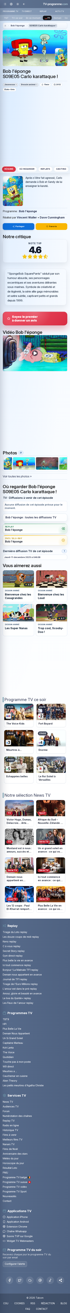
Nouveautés (9, 1196)
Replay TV (9, 1120)
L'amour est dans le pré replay (20, 988)
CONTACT (42, 1308)
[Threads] (40, 1280)
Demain (57, 18)
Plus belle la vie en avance (18, 960)
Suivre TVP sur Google (20, 1236)
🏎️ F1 (47, 18)
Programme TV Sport (15, 1191)
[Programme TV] (5, 25)
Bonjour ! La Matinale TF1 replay (20, 969)
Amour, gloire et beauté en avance (22, 993)
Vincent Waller (27, 217)
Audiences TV (11, 1106)
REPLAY (43, 11)
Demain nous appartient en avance (22, 974)
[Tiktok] (50, 1280)
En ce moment (33, 18)
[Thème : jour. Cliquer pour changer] (17, 4)
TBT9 (6, 1019)
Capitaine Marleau (13, 1042)
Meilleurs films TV (12, 1139)
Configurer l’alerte (15, 1263)
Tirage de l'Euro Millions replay (20, 984)
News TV (8, 1101)
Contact (7, 1200)
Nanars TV (9, 1144)
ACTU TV (59, 11)
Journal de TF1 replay (15, 979)
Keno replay (9, 941)
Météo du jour (11, 1158)
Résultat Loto (10, 1167)
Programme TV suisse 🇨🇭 (17, 1182)
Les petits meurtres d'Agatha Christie (23, 1085)
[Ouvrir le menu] (5, 4)
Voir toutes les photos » (17, 476)
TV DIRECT (27, 11)
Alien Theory (10, 1080)
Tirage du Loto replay (15, 932)
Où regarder (27, 169)
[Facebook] (9, 1280)
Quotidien (8, 1057)
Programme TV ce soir (25, 699)
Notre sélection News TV (27, 795)
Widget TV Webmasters (20, 1240)
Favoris (53, 226)
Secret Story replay (14, 950)
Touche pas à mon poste (17, 1061)
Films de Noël (10, 1149)
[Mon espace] (11, 4)
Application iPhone (17, 1217)
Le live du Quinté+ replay (17, 998)
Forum (6, 1111)
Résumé (8, 169)
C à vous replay (11, 946)
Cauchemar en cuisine (15, 1075)
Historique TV (10, 1130)
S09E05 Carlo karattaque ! (42, 25)
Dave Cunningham (52, 217)
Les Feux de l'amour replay (18, 1002)
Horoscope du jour (13, 1163)
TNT (6, 18)
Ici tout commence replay (17, 965)
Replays (45, 169)
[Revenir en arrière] (24, 4)
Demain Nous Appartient (16, 1033)
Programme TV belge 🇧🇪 (17, 1177)
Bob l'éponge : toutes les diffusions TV (30, 517)
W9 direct (8, 1066)
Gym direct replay (13, 955)
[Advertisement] (35, 128)
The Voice (8, 1052)
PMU (5, 1172)
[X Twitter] (19, 1280)
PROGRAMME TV (10, 11)
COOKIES (19, 1303)
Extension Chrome (17, 1226)
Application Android (18, 1221)
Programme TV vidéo (15, 1186)
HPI (4, 1024)
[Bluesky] (30, 1280)
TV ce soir (17, 18)
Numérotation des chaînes (17, 1115)
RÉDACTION (48, 1303)
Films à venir (9, 1134)
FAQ (27, 1308)
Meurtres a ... (10, 1071)
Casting (61, 169)
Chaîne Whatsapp (17, 1231)
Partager (19, 226)
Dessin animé (28, 84)
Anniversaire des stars (15, 1153)
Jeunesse (9, 84)
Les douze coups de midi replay (21, 936)
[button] (60, 1280)
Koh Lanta (8, 1047)
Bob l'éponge (18, 25)
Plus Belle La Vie (12, 1028)
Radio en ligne (11, 1125)
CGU (5, 1303)
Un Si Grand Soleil (13, 1038)
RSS (33, 1303)
